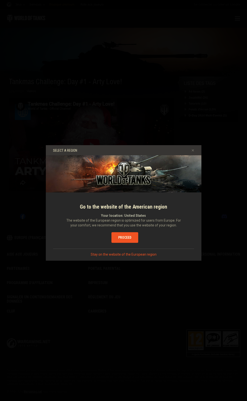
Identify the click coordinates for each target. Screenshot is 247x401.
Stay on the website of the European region (124, 254)
